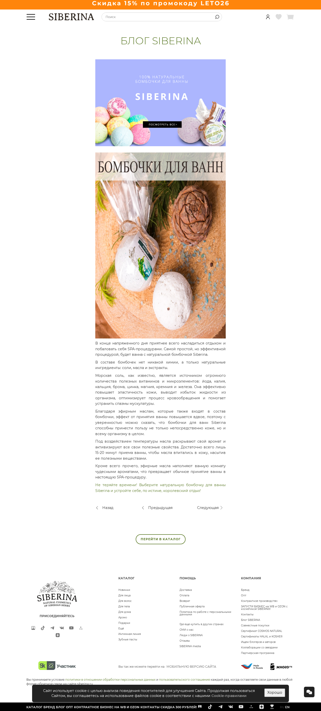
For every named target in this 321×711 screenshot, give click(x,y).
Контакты (247, 614)
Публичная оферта (192, 606)
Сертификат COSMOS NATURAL (261, 631)
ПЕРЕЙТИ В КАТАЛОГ (161, 539)
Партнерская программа (257, 653)
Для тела (124, 606)
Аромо (122, 617)
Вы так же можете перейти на (167, 666)
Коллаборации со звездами (259, 647)
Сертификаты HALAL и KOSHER (261, 636)
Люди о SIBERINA (191, 635)
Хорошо (274, 692)
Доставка (186, 590)
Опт (243, 595)
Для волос (125, 601)
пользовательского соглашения (184, 679)
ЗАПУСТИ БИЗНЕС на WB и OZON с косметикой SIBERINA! (264, 608)
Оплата (184, 595)
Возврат (185, 601)
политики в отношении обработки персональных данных (110, 679)
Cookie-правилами (229, 695)
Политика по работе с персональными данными (205, 613)
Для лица (124, 595)
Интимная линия (129, 634)
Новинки (124, 590)
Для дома (124, 612)
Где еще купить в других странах (201, 624)
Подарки (124, 623)
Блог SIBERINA (250, 620)
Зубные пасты (127, 639)
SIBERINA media (190, 646)
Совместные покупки (255, 625)
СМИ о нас (187, 629)
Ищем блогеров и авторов (258, 642)
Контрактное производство (259, 601)
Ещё (121, 628)
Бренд (245, 590)
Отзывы (185, 640)
